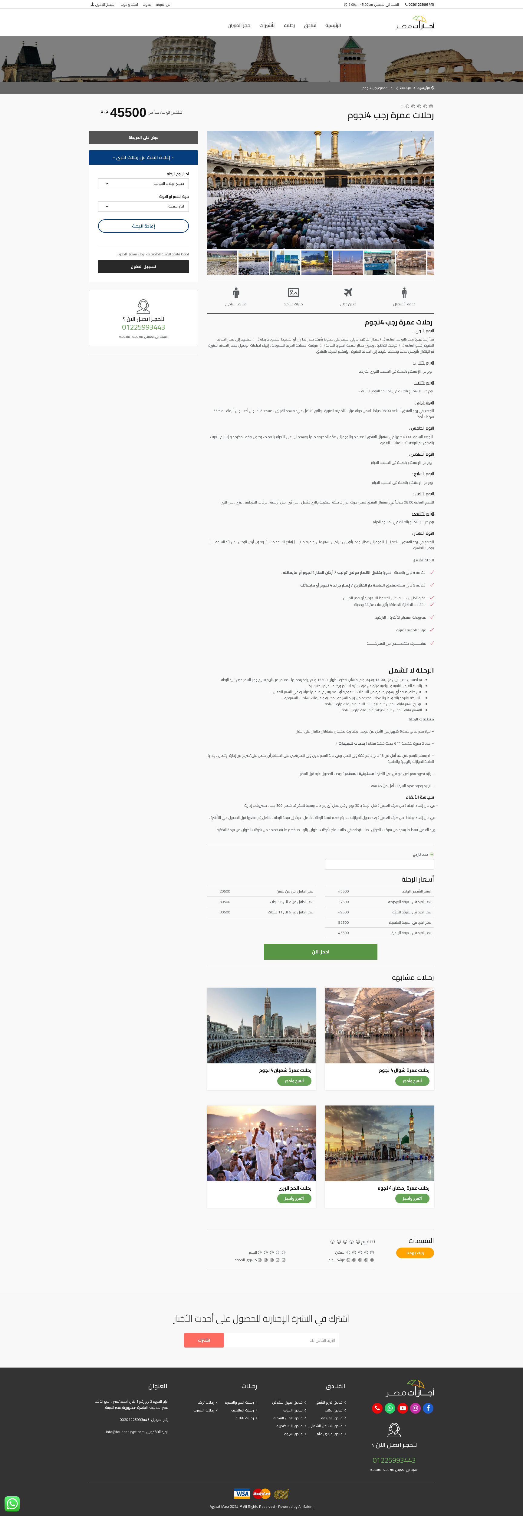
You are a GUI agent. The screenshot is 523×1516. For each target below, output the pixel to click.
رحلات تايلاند (245, 1418)
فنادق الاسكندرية (289, 1425)
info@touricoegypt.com (125, 1431)
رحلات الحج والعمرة (239, 1402)
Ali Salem (306, 1506)
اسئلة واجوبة (129, 5)
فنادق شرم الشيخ (329, 1402)
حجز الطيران (239, 25)
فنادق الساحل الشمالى (325, 1425)
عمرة (418, 339)
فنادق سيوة (293, 1433)
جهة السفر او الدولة (174, 197)
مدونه (147, 5)
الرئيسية (333, 25)
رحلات (289, 25)
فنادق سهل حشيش (287, 1402)
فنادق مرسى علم (330, 1433)
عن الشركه (163, 5)
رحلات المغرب (203, 1410)
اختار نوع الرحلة (178, 174)
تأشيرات (267, 25)
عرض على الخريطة (143, 137)
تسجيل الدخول (104, 5)
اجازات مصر (394, 22)
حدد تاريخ (421, 854)
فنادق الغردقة (332, 1418)
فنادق (310, 25)
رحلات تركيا (206, 1402)
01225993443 (143, 327)
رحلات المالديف (242, 1410)
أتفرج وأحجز (412, 1080)
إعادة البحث (143, 226)
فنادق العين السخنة (288, 1418)
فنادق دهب (334, 1410)
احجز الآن (320, 951)
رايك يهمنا (415, 1252)
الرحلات (405, 88)
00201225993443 (135, 1419)
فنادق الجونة (293, 1410)
